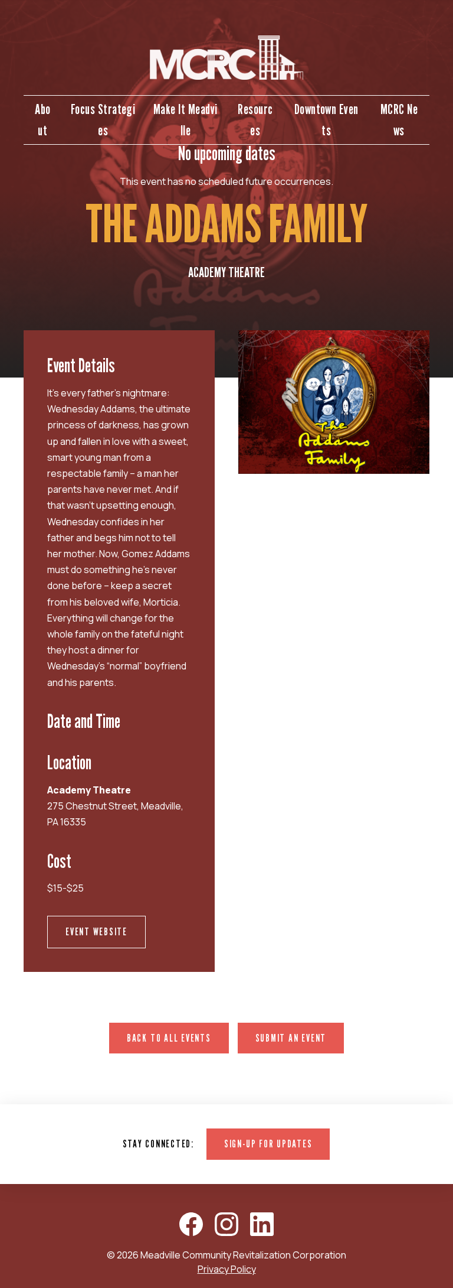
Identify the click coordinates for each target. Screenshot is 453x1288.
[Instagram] (226, 1224)
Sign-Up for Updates (268, 1143)
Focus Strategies (103, 119)
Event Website (96, 931)
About (42, 119)
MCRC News (399, 119)
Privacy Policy (227, 1269)
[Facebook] (191, 1224)
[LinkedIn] (262, 1224)
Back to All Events (169, 1038)
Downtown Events (326, 119)
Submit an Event (290, 1038)
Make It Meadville (185, 119)
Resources (255, 119)
